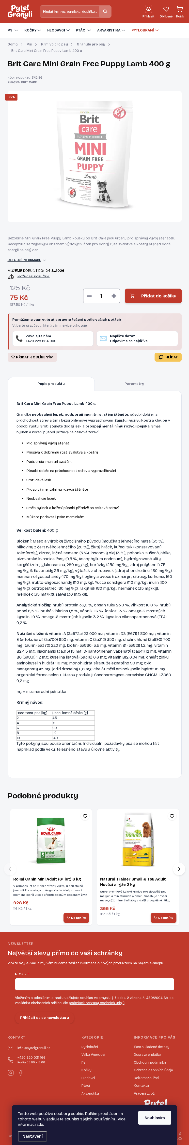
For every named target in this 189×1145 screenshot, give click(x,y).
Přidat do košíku (158, 296)
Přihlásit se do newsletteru (44, 1018)
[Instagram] (10, 1071)
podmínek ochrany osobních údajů (97, 1003)
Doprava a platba (147, 1055)
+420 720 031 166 (31, 1060)
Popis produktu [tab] (51, 384)
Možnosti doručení (33, 276)
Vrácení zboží (144, 1093)
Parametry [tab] (134, 384)
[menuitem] (13, 30)
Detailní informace (24, 260)
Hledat (105, 11)
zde (40, 1124)
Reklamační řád (146, 1078)
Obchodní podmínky (150, 1062)
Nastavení (32, 1136)
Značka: (22, 82)
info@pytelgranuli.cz (33, 1048)
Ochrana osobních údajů (153, 1070)
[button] (179, 869)
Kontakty (141, 1086)
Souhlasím (154, 1118)
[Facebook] (20, 1071)
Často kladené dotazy (151, 1047)
